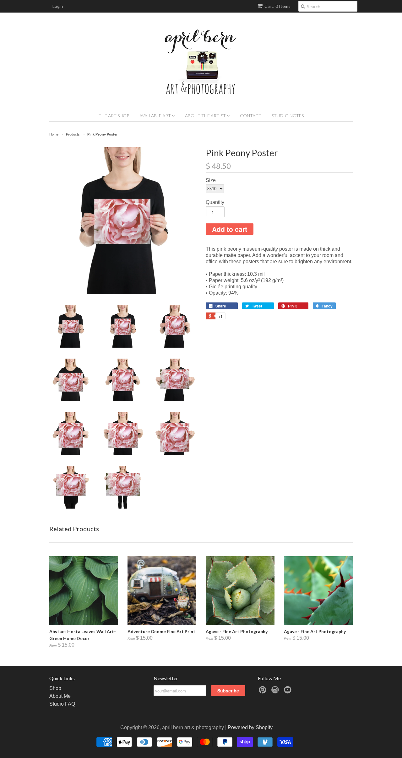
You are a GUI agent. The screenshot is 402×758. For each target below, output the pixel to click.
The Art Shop (114, 115)
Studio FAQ (62, 704)
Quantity (215, 202)
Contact (250, 115)
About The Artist (206, 115)
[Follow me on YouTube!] (288, 691)
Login (57, 6)
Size (211, 180)
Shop (55, 688)
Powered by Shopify (250, 727)
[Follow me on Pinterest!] (263, 691)
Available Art (155, 115)
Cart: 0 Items (277, 6)
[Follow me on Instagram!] (276, 691)
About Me (60, 696)
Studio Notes (288, 115)
